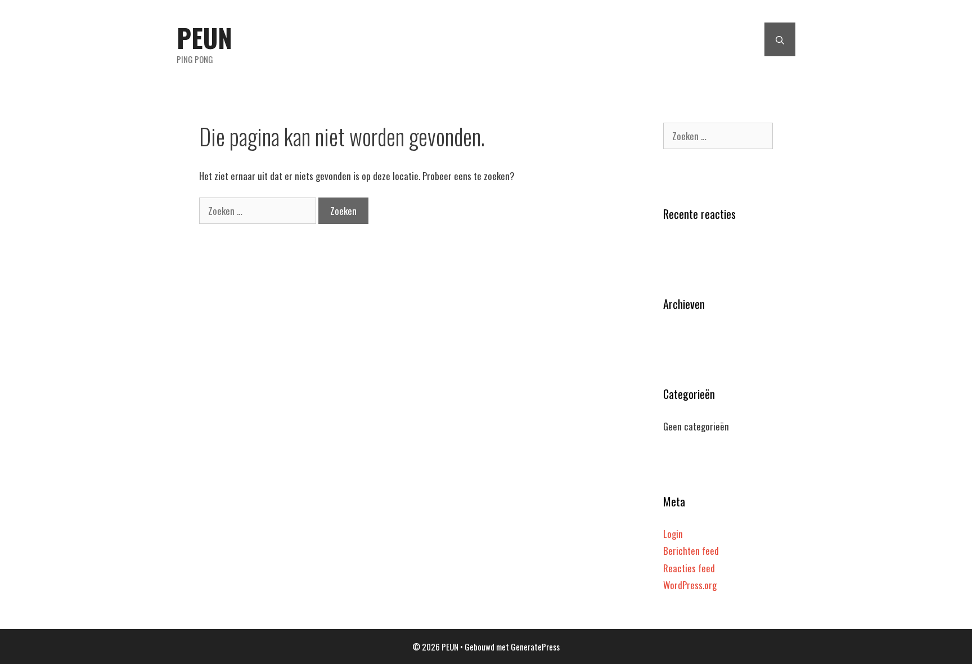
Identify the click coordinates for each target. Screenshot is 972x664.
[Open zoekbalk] (779, 39)
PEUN (204, 37)
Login (673, 534)
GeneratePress (535, 646)
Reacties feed (689, 568)
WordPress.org (690, 585)
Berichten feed (691, 551)
